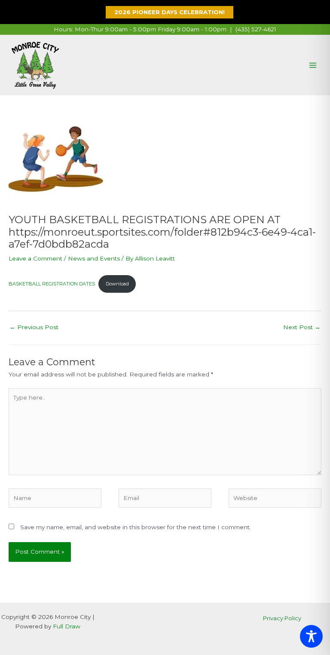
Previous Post (33, 327)
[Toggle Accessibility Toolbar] (311, 636)
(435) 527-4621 (255, 29)
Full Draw (66, 626)
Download (117, 284)
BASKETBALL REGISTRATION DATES (52, 284)
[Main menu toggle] (313, 65)
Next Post (302, 327)
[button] (165, 12)
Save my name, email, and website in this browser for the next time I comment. (135, 527)
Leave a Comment (35, 258)
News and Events (94, 258)
